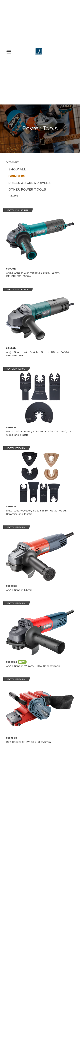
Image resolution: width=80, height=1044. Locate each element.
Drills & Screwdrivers (29, 183)
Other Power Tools (27, 189)
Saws (13, 196)
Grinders (16, 176)
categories (13, 162)
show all (17, 169)
